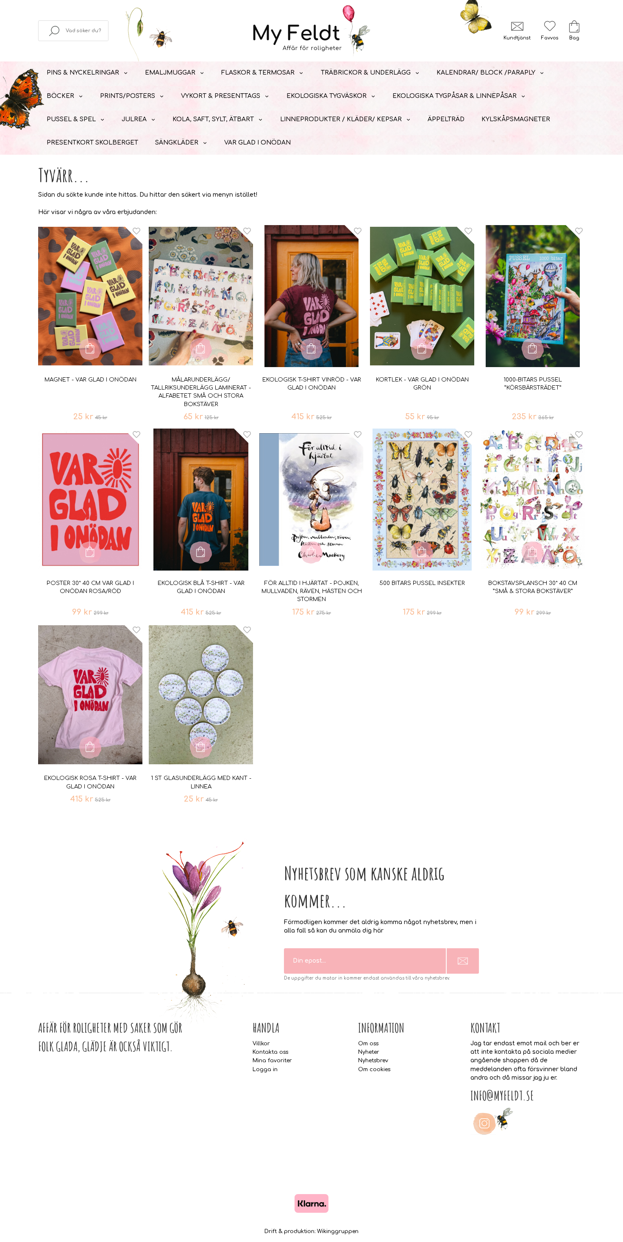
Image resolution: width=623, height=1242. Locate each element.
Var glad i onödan (257, 142)
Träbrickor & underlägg (366, 73)
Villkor (261, 1044)
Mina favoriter (272, 1061)
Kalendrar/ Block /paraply (486, 73)
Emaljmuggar (170, 73)
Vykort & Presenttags (220, 96)
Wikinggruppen (338, 1231)
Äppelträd (446, 119)
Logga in (265, 1069)
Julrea (134, 119)
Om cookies (374, 1069)
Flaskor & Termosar (258, 73)
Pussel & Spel (71, 119)
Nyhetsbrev (373, 1061)
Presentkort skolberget (92, 142)
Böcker (60, 96)
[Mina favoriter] (550, 26)
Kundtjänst (517, 38)
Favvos (550, 38)
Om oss (368, 1044)
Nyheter (368, 1052)
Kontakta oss (270, 1052)
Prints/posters (127, 96)
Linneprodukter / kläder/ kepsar (341, 119)
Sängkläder (176, 142)
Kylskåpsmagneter (515, 119)
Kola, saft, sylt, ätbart (213, 119)
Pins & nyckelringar (83, 73)
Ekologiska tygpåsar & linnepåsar (454, 96)
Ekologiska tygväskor (326, 96)
